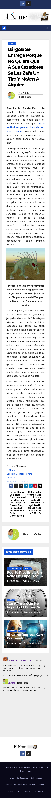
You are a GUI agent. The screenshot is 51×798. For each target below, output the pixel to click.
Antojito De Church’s (17, 481)
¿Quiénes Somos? (37, 785)
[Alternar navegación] (26, 28)
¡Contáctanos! (22, 778)
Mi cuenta (38, 791)
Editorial (12, 631)
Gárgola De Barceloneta (19, 473)
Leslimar (10, 477)
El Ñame (10, 470)
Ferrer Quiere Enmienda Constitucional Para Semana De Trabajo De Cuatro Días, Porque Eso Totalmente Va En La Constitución (18, 504)
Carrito (11, 791)
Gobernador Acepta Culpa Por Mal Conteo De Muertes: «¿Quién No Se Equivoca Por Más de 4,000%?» (34, 502)
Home (11, 778)
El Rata (26, 93)
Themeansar (25, 771)
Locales (12, 44)
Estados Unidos (14, 569)
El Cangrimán (32, 581)
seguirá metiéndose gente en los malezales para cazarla (25, 127)
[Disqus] (25, 691)
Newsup (41, 767)
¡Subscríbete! (36, 778)
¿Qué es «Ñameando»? (16, 785)
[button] (47, 28)
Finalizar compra (24, 791)
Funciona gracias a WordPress (17, 767)
